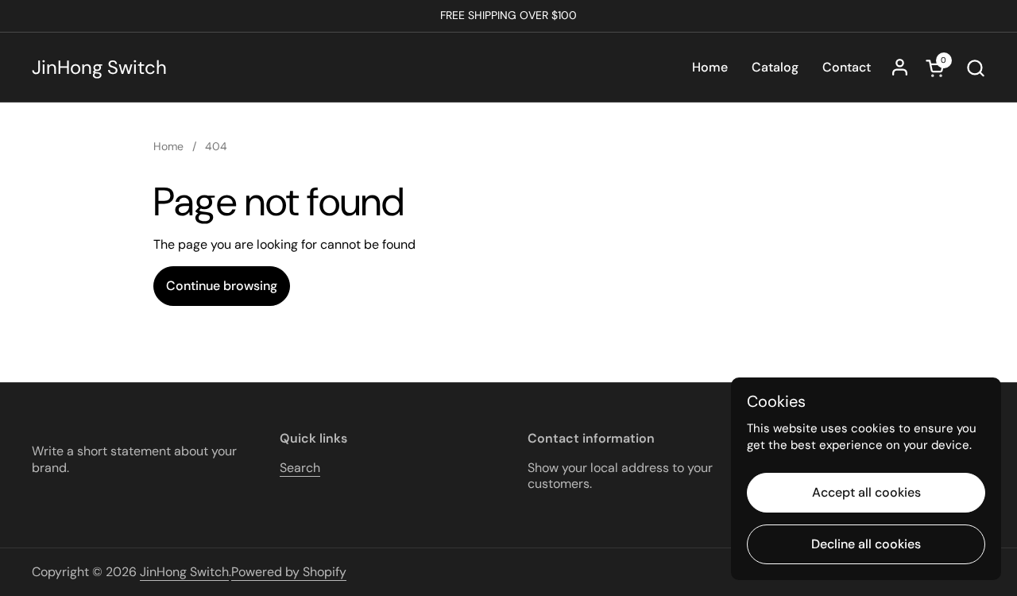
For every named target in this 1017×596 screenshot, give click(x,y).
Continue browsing (221, 285)
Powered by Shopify (288, 571)
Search (300, 467)
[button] (975, 68)
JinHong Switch (99, 67)
